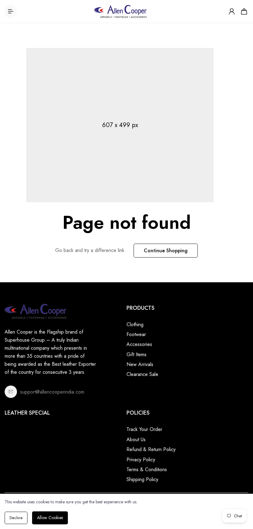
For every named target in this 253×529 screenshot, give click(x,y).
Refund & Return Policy (151, 449)
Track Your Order (144, 429)
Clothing (134, 324)
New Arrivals (139, 364)
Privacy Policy (140, 459)
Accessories (139, 344)
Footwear (136, 334)
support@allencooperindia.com (52, 391)
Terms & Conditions (146, 469)
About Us (136, 439)
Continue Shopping (166, 250)
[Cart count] (244, 11)
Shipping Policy (142, 479)
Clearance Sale (142, 374)
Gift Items (136, 354)
